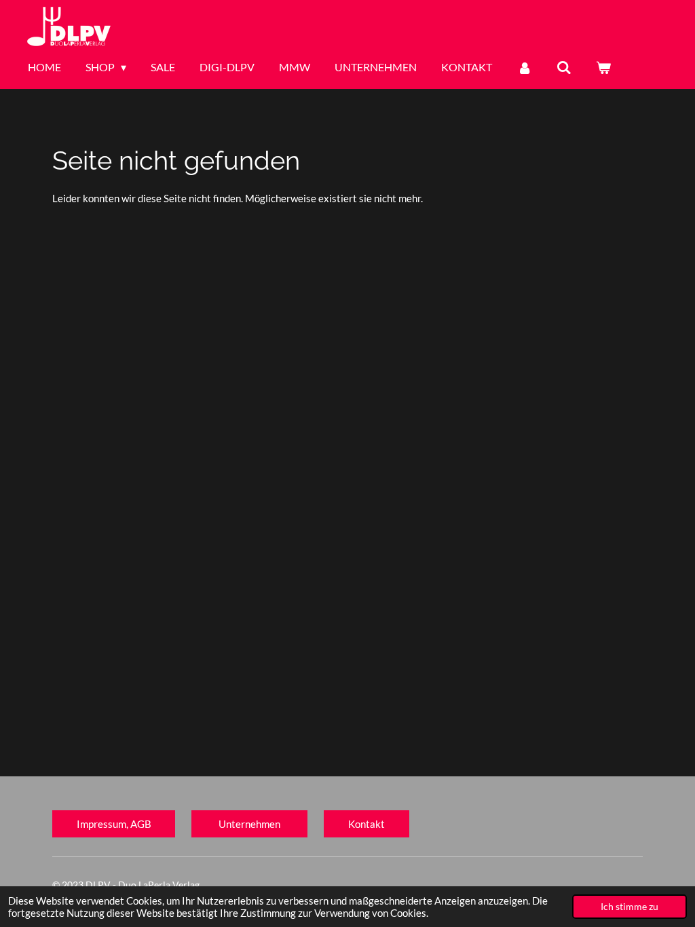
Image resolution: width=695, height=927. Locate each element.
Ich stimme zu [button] (629, 906)
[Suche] (564, 67)
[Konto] (524, 67)
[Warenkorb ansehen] (603, 67)
